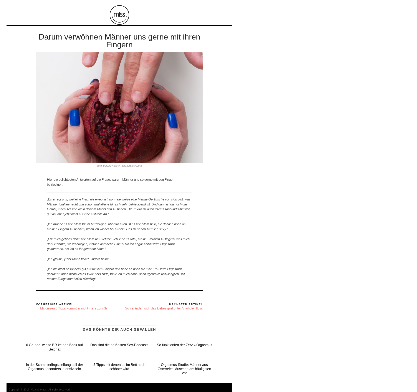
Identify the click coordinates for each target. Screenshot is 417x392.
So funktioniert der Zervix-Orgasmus (184, 345)
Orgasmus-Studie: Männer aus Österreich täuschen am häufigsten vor (184, 369)
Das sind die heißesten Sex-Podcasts (119, 345)
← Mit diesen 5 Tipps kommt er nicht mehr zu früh (71, 308)
